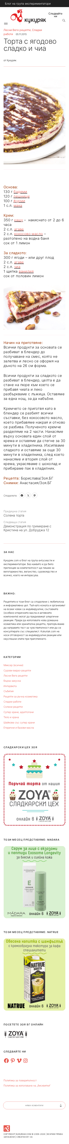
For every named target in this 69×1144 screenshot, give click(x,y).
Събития (9, 691)
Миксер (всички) (13, 665)
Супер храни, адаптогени (19, 712)
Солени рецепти (13, 706)
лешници (21, 196)
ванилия (26, 271)
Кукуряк (11, 60)
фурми (19, 201)
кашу (18, 220)
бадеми (20, 192)
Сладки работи (12, 701)
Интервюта (10, 685)
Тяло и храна (11, 717)
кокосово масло (28, 234)
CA (31, 1137)
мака (18, 205)
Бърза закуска (12, 680)
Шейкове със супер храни (19, 722)
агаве (19, 229)
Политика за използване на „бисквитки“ (27, 1085)
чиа (17, 267)
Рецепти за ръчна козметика (21, 696)
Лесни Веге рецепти (17, 30)
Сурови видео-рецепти (17, 670)
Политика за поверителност (20, 1080)
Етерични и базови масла (19, 727)
